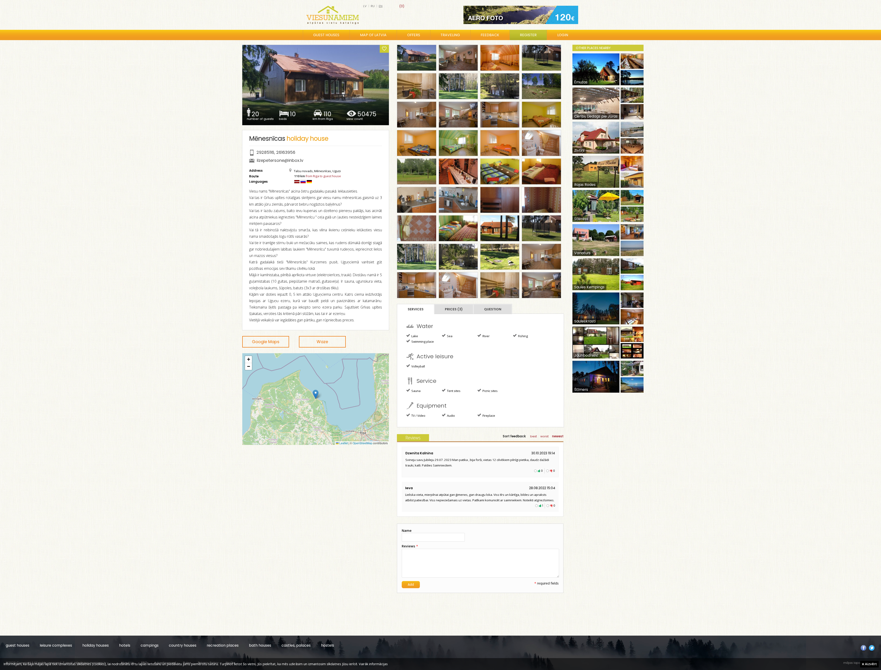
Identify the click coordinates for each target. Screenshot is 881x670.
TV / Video (418, 416)
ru (373, 6)
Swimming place (422, 341)
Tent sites (453, 391)
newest (557, 436)
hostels (327, 645)
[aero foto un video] (520, 15)
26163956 (285, 152)
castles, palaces (296, 645)
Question (492, 309)
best (533, 436)
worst (544, 436)
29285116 (265, 152)
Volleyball (418, 366)
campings (150, 645)
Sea (449, 336)
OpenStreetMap (362, 443)
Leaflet (343, 443)
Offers (413, 35)
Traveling (450, 35)
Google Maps (265, 342)
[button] (315, 394)
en (380, 6)
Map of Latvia (373, 35)
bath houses (260, 645)
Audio (450, 416)
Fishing (522, 336)
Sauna (416, 391)
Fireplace (488, 416)
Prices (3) (454, 309)
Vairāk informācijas (373, 664)
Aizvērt (870, 664)
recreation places (223, 645)
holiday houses (95, 645)
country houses (182, 645)
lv (365, 6)
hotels (124, 645)
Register (528, 35)
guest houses (17, 645)
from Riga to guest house (323, 176)
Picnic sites (490, 391)
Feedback (490, 35)
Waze (322, 342)
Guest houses (326, 35)
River (486, 336)
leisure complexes (56, 645)
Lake (414, 336)
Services (416, 309)
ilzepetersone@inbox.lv (280, 160)
